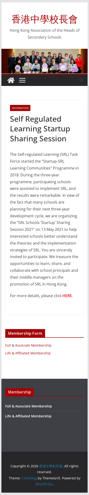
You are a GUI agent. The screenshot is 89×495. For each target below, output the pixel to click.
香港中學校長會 (44, 18)
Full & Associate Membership (28, 345)
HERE (67, 295)
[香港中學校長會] (11, 80)
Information (20, 108)
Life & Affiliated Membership (28, 353)
